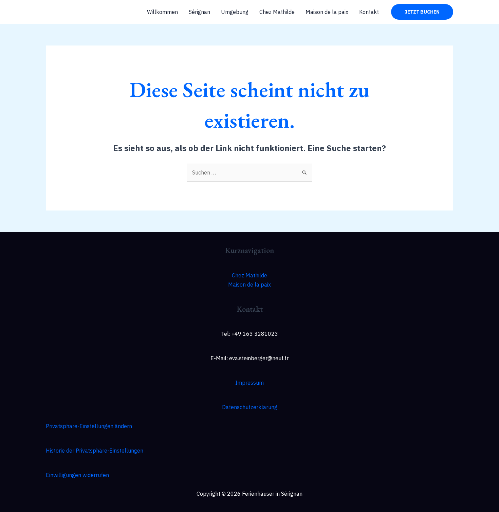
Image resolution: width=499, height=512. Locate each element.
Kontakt (369, 11)
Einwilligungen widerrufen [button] (77, 475)
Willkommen (162, 11)
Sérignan (199, 11)
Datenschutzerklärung (249, 407)
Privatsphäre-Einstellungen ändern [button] (89, 426)
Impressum (249, 382)
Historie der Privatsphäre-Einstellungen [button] (94, 450)
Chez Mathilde (277, 11)
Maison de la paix (327, 11)
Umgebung (234, 11)
